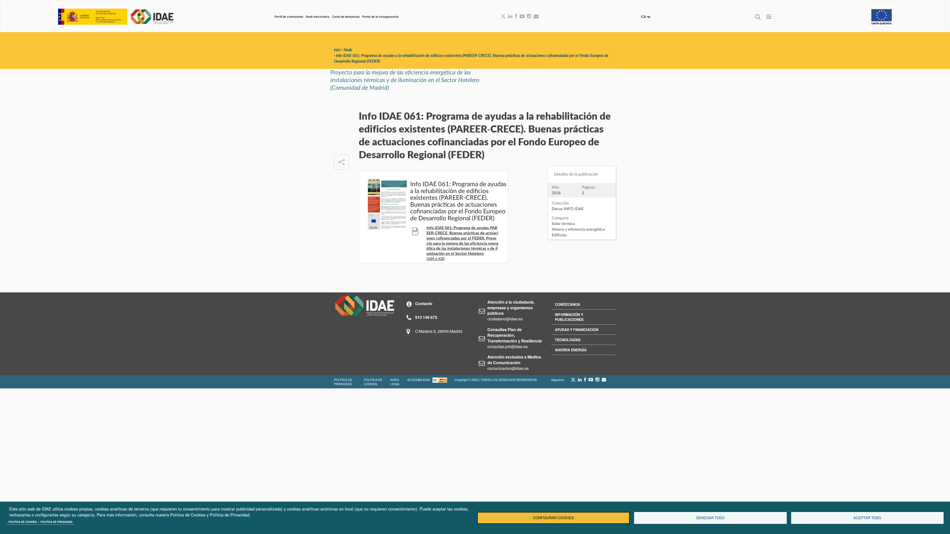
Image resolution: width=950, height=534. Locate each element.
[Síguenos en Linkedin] (510, 16)
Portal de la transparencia (380, 16)
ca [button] (644, 16)
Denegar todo (710, 517)
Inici (337, 50)
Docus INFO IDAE (568, 209)
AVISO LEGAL (395, 382)
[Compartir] (341, 162)
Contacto (423, 303)
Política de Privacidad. (57, 522)
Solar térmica (563, 224)
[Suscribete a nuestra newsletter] (536, 16)
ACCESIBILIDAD (418, 380)
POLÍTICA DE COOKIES (373, 382)
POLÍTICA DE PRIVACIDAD (343, 382)
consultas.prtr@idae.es (507, 346)
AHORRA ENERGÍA (571, 349)
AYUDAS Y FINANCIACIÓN (576, 329)
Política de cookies (23, 522)
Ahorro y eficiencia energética (578, 229)
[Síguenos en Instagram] (529, 16)
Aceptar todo (867, 517)
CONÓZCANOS (567, 304)
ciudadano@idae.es (505, 319)
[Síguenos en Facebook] (516, 16)
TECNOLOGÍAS (567, 339)
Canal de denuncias (346, 16)
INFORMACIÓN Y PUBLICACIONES (569, 317)
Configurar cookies (553, 517)
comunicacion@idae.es (508, 368)
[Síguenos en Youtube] (522, 16)
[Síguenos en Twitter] (573, 381)
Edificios (559, 235)
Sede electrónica (318, 16)
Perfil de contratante (289, 16)
